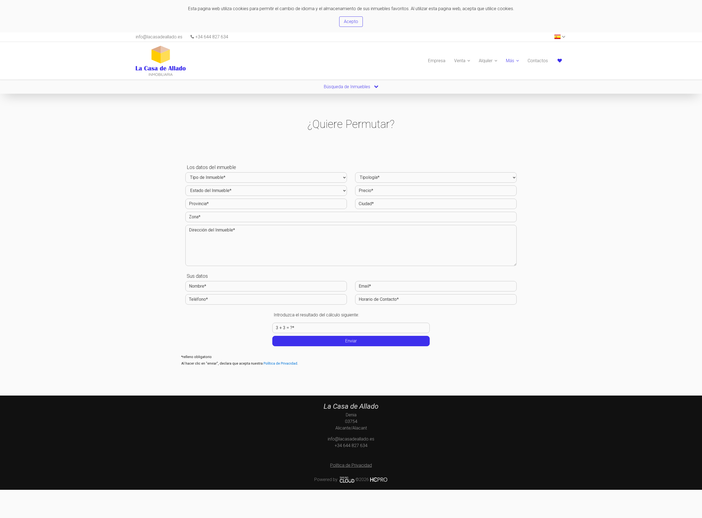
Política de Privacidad (280, 363)
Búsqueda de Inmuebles (347, 86)
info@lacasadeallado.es (159, 36)
